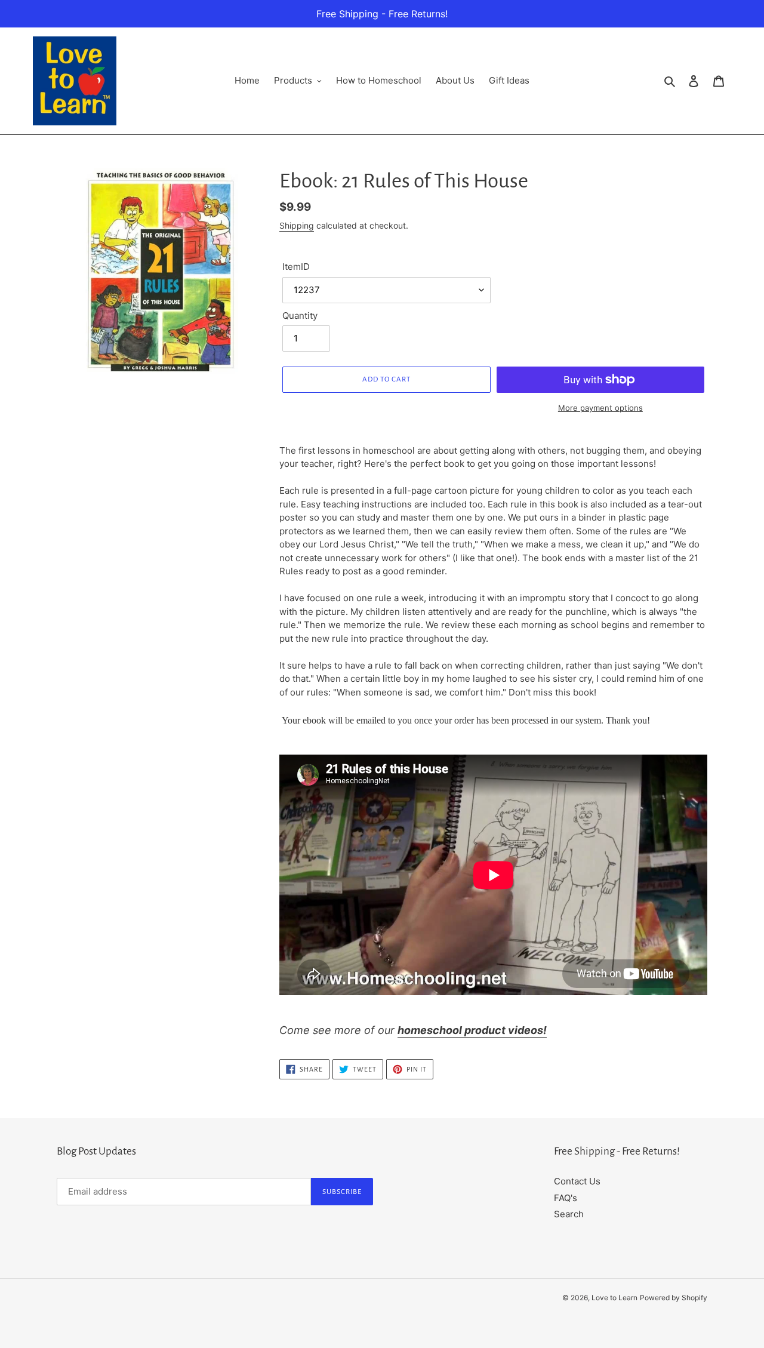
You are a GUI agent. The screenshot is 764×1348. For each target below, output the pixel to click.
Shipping (296, 225)
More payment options (600, 408)
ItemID (296, 266)
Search (569, 1214)
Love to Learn (614, 1297)
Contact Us (577, 1181)
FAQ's (565, 1198)
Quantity (300, 315)
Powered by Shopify (673, 1297)
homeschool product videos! (472, 1030)
